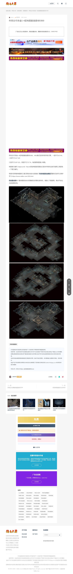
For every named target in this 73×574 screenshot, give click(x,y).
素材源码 (19, 10)
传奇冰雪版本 (36, 495)
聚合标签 (24, 537)
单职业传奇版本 (44, 514)
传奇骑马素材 (36, 514)
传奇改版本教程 (37, 503)
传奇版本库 (51, 506)
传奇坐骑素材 (43, 498)
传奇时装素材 (21, 506)
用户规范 (34, 534)
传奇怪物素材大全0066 (59, 387)
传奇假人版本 (21, 495)
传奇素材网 (36, 511)
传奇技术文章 (21, 503)
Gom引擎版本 (21, 492)
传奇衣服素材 (50, 511)
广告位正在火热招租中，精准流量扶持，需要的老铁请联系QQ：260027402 (36, 31)
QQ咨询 (37, 447)
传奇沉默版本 (36, 506)
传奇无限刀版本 (45, 503)
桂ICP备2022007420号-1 (53, 569)
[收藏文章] (55, 377)
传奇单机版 (51, 495)
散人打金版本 (21, 519)
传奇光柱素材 (28, 495)
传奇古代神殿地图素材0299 (15, 387)
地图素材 (25, 10)
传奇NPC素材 (37, 492)
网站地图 (24, 534)
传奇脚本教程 (42, 511)
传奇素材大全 (28, 511)
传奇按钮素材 (28, 503)
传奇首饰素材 (28, 514)
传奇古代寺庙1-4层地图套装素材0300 (25, 369)
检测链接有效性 (37, 434)
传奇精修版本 (21, 511)
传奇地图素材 (13, 344)
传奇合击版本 (28, 498)
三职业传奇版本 (29, 492)
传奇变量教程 (21, 498)
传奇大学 (14, 10)
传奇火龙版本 (43, 506)
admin (14, 376)
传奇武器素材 (28, 506)
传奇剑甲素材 (43, 495)
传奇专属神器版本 (45, 492)
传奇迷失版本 (21, 514)
